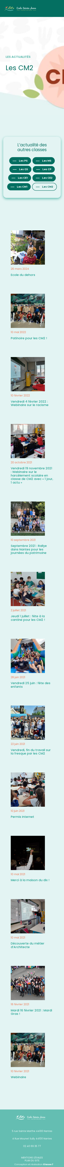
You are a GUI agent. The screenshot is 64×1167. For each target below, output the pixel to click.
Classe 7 (48, 1164)
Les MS (46, 160)
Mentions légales (32, 1157)
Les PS (23, 160)
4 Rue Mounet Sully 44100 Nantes (32, 1138)
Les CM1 (22, 186)
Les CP (46, 169)
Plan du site (32, 1160)
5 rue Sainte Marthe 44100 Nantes (32, 1131)
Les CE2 (47, 177)
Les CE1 (23, 177)
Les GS (23, 169)
